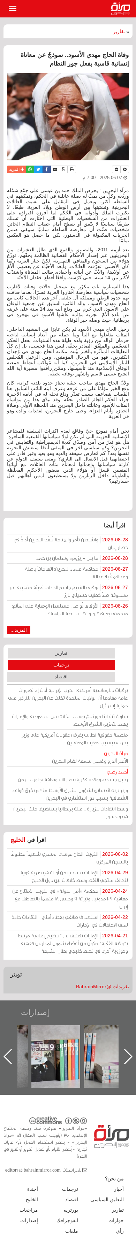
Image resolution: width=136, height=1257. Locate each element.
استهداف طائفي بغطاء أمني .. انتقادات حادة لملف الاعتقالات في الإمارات (70, 920)
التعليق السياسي (107, 1199)
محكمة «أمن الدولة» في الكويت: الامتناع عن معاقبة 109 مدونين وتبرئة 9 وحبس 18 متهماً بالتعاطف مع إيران (70, 898)
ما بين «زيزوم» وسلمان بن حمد (82, 558)
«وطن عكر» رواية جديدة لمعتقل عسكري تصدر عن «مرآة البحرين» (58, 1045)
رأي (120, 1231)
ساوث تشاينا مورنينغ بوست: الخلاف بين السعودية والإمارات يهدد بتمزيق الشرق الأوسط (70, 720)
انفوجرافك (67, 1220)
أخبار (119, 1189)
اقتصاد (61, 676)
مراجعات (29, 1210)
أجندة (32, 1189)
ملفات (71, 1231)
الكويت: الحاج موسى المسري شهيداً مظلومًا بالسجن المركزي (69, 857)
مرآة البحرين (122, 8)
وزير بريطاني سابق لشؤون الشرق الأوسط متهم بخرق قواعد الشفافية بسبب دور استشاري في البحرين (70, 793)
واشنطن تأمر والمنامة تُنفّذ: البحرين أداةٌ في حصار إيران (71, 543)
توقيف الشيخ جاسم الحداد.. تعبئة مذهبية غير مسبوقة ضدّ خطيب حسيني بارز (68, 591)
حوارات (116, 1220)
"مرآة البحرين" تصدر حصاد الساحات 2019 (110, 1041)
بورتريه (70, 1210)
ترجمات (61, 665)
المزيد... (18, 630)
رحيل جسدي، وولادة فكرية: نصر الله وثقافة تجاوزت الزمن (73, 775)
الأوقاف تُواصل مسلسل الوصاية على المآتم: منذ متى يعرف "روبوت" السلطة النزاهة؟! (70, 609)
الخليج (17, 840)
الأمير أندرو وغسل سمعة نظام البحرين (90, 756)
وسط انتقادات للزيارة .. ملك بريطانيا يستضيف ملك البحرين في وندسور (70, 812)
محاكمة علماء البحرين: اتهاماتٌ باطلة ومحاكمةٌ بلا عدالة (76, 572)
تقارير (119, 31)
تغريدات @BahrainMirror (102, 986)
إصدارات (35, 1012)
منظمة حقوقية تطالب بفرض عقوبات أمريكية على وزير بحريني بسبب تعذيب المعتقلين (75, 738)
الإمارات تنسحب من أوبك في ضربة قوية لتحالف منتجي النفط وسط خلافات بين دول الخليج (74, 876)
